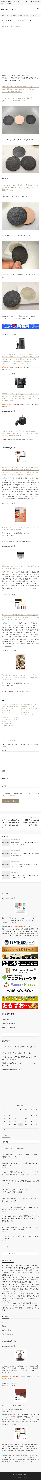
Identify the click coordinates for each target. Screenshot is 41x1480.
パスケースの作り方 (8, 1023)
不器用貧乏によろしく (9, 9)
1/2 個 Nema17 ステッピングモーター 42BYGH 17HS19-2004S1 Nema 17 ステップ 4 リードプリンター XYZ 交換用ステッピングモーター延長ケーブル (20, 433)
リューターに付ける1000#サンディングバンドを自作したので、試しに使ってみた (20, 1208)
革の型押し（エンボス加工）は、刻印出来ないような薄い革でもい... (25, 854)
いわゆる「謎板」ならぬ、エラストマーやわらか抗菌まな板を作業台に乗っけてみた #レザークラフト (20, 1173)
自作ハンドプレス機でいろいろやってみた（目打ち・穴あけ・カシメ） (19, 1199)
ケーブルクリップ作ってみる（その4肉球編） (18, 1294)
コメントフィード (8, 1330)
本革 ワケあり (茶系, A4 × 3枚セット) (13, 1405)
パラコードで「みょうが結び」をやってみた (17, 1053)
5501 (9, 404)
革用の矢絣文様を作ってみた (12, 1069)
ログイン (5, 1322)
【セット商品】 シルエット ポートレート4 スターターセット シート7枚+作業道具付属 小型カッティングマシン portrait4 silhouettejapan (20, 920)
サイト (4, 786)
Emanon (24, 1477)
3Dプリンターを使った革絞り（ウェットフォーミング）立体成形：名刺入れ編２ (20, 1191)
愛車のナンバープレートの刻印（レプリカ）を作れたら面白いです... (25, 876)
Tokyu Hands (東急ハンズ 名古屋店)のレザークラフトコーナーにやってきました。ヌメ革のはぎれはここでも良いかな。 (20, 1218)
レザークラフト (7, 1020)
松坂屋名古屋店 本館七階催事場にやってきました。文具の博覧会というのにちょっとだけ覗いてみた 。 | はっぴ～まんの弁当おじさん (20, 89)
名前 (4, 771)
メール (5, 778)
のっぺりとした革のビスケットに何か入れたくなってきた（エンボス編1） (10, 706)
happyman (17, 26)
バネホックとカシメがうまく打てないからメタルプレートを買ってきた (19, 1058)
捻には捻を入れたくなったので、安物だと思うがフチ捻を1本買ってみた (20, 1155)
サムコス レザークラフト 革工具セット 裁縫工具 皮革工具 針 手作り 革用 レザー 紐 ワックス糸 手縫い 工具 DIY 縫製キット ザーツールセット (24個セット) (20, 617)
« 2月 (4, 1130)
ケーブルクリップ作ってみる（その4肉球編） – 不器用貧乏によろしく (20, 1307)
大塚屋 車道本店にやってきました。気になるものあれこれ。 (19, 1064)
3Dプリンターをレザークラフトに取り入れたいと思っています (20, 1182)
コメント (6, 750)
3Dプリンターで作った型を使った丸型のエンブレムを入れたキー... (24, 865)
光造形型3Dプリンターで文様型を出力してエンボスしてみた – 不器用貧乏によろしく (20, 1289)
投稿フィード (6, 1326)
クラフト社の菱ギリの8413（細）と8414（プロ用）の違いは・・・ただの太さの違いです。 (20, 1228)
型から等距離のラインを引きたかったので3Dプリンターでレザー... (24, 843)
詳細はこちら (8, 369)
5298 (10, 1376)
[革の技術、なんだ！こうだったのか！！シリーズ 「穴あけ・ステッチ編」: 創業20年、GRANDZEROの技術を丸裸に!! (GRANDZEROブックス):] (20, 662)
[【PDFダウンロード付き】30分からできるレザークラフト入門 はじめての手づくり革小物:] (20, 514)
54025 (10, 367)
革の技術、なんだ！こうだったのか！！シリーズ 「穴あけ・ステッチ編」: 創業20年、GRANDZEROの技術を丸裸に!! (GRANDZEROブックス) (20, 677)
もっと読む (5, 498)
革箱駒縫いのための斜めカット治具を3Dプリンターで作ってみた (20, 1164)
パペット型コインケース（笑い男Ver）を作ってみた (20, 1048)
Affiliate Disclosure (9, 1027)
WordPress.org (7, 1334)
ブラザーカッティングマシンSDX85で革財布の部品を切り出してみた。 (10, 720)
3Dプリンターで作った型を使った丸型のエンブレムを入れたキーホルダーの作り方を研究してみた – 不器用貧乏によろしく (20, 187)
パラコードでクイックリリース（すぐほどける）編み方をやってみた (20, 1237)
